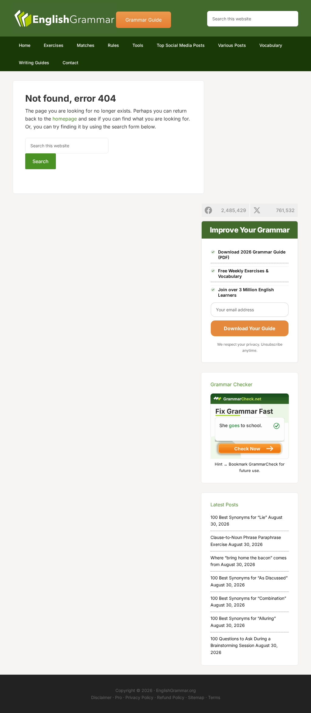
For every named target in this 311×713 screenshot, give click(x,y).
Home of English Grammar (64, 18)
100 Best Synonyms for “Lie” (238, 517)
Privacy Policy (139, 697)
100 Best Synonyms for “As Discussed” (249, 577)
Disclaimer (101, 697)
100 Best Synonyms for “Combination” (248, 598)
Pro (118, 697)
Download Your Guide (249, 328)
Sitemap (196, 697)
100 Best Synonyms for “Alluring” (243, 618)
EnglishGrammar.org (176, 690)
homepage (65, 119)
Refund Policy (170, 697)
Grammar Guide (143, 20)
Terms (214, 697)
